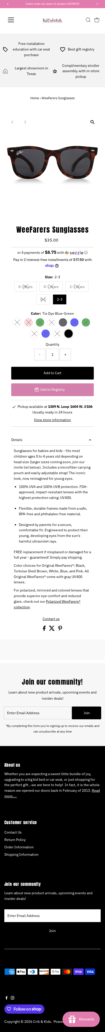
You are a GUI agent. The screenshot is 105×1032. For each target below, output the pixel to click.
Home (34, 98)
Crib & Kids (42, 1021)
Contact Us (13, 832)
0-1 (45, 300)
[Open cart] (96, 20)
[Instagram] (12, 998)
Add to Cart (52, 373)
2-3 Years (79, 287)
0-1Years (27, 287)
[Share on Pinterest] (60, 629)
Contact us (51, 619)
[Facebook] (6, 998)
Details (16, 439)
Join (87, 713)
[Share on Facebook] (44, 629)
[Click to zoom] (92, 122)
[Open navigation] (15, 20)
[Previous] (12, 122)
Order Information (19, 847)
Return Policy (15, 839)
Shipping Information (21, 854)
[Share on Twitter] (52, 629)
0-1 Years (53, 287)
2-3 (59, 299)
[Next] (25, 122)
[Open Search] (88, 20)
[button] (52, 252)
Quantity (52, 344)
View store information (52, 420)
